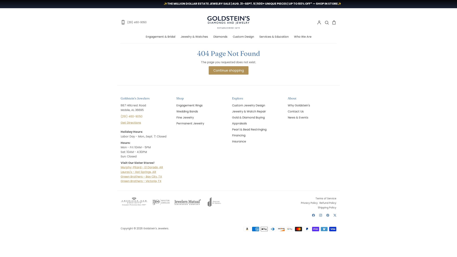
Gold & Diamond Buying (248, 117)
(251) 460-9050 (131, 116)
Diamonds (220, 37)
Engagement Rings (189, 105)
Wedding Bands (187, 111)
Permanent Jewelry (190, 123)
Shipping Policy (327, 207)
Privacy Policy (309, 203)
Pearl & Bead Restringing (249, 129)
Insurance (239, 141)
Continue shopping (228, 70)
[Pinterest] (327, 215)
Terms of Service (325, 198)
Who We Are (303, 37)
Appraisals (239, 123)
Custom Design (243, 37)
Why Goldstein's (299, 105)
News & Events (298, 117)
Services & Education (274, 37)
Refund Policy (328, 203)
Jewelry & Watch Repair (249, 111)
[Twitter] (334, 215)
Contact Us (296, 111)
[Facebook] (313, 215)
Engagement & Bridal (160, 37)
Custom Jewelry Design (248, 105)
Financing (238, 135)
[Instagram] (320, 215)
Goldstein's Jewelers (155, 228)
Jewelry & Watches (194, 37)
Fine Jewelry (185, 117)
